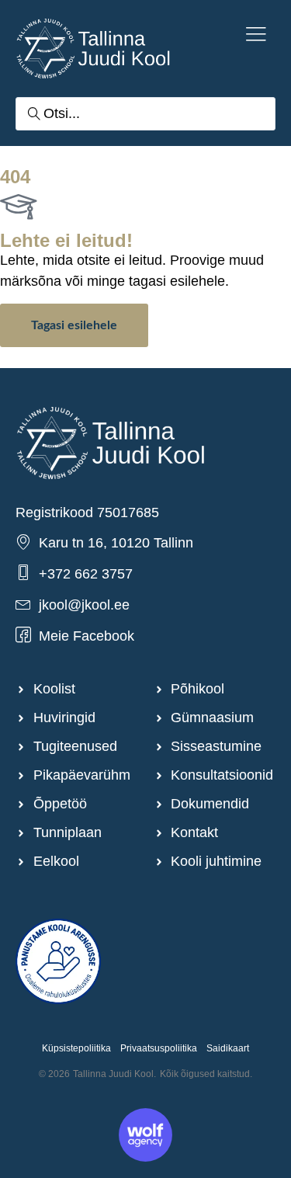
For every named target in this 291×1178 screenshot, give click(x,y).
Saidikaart (227, 1048)
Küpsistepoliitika (76, 1048)
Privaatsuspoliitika (158, 1048)
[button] (256, 36)
